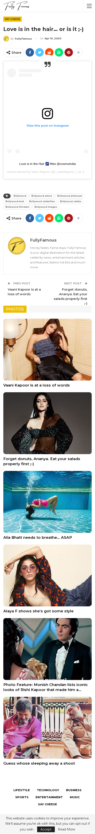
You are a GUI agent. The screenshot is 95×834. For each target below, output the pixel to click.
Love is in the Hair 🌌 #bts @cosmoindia (47, 164)
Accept (45, 829)
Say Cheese (12, 19)
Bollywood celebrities (42, 201)
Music (75, 797)
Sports (21, 797)
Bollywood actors (41, 195)
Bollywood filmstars (17, 207)
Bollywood (20, 195)
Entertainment (49, 797)
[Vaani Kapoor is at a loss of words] (47, 350)
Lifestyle (21, 790)
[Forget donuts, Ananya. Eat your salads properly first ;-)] (47, 423)
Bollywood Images (45, 207)
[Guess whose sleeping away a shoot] (47, 728)
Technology (48, 790)
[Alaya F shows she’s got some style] (47, 575)
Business (74, 790)
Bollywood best (15, 201)
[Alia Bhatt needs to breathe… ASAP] (47, 502)
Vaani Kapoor (40, 171)
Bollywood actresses (69, 195)
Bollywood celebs (70, 201)
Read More (66, 829)
